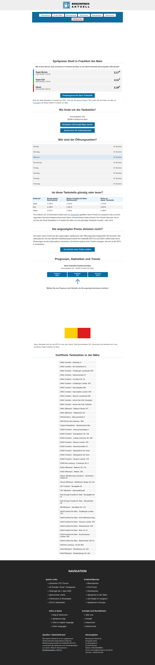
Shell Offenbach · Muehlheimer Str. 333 (74, 549)
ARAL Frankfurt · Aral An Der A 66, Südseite (75, 404)
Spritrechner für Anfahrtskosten (77, 130)
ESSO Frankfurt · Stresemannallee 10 (73, 446)
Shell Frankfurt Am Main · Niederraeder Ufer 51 (77, 541)
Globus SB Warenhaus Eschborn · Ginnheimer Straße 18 (77, 477)
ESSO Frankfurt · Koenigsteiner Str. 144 (74, 434)
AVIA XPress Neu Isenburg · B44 (72, 421)
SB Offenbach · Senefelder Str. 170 (73, 507)
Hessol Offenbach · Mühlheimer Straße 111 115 (77, 482)
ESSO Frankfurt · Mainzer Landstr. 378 (74, 442)
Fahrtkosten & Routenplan (60, 599)
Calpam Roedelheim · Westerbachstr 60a (75, 425)
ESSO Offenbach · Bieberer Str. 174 (73, 467)
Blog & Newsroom (60, 615)
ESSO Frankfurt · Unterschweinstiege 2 (74, 430)
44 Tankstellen (74, 215)
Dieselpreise (97, 15)
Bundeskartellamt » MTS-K (52, 650)
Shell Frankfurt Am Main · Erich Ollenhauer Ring (77, 518)
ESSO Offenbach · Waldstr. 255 (71, 472)
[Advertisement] (77, 308)
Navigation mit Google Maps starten (77, 124)
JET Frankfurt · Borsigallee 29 (71, 486)
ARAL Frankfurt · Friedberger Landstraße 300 (76, 371)
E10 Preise (84, 15)
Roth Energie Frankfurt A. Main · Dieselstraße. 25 (76, 502)
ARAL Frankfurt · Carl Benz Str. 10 (72, 379)
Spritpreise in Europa (96, 603)
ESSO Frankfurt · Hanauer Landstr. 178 (74, 459)
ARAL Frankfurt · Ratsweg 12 (70, 362)
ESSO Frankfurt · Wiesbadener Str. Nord (74, 455)
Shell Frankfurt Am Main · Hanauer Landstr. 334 (77, 522)
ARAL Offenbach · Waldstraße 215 (72, 413)
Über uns (89, 615)
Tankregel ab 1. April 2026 (60, 591)
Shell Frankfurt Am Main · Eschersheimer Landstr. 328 (75, 535)
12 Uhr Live (77, 19)
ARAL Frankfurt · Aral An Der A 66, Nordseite (76, 400)
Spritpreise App (59, 619)
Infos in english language (63, 623)
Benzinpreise (71, 15)
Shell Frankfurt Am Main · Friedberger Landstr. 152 (77, 512)
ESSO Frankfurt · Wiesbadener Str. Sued (75, 451)
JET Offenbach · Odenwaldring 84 (72, 490)
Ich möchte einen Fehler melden (77, 249)
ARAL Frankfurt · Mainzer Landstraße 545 (75, 396)
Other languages (59, 626)
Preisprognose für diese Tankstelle (77, 95)
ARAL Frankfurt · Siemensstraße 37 (73, 375)
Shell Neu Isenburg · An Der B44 (72, 545)
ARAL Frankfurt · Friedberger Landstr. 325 (75, 383)
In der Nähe (58, 15)
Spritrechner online (57, 595)
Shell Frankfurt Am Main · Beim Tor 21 (74, 530)
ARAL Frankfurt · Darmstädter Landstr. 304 (75, 392)
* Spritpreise (45, 15)
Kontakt (89, 619)
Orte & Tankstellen (57, 603)
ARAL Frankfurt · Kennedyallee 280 (73, 387)
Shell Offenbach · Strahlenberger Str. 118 (75, 553)
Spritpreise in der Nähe (97, 595)
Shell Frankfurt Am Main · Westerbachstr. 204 (76, 526)
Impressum (90, 623)
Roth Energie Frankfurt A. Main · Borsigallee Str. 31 (77, 496)
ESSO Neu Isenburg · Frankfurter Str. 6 (74, 463)
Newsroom (110, 15)
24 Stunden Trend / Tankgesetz (62, 587)
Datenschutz (91, 626)
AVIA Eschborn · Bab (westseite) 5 (72, 417)
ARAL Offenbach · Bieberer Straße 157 (74, 408)
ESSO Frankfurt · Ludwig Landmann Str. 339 (76, 438)
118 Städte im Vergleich (97, 599)
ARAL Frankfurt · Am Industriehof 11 (73, 366)
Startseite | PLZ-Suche (58, 583)
